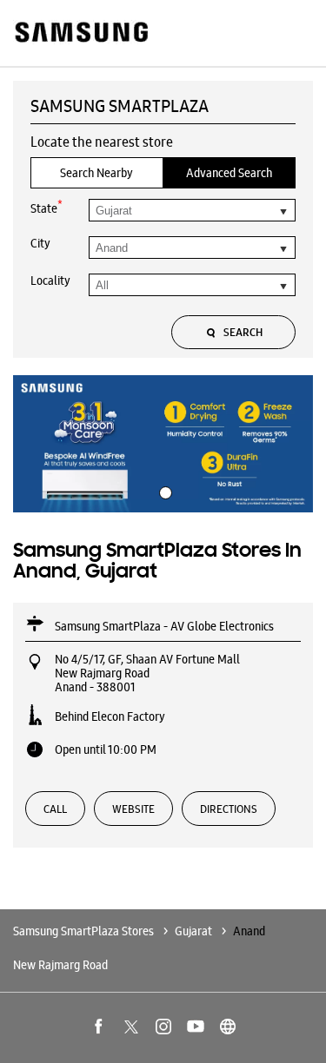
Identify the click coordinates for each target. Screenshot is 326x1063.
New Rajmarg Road (60, 965)
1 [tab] (163, 490)
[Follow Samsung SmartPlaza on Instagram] (163, 1026)
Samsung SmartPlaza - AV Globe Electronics (164, 626)
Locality (50, 280)
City (40, 243)
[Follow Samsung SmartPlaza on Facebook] (99, 1026)
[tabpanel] (163, 443)
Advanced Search (229, 173)
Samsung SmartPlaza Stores (84, 931)
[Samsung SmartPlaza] (80, 33)
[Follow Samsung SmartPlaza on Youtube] (195, 1026)
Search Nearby (96, 173)
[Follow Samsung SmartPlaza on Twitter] (131, 1026)
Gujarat (193, 931)
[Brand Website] (228, 1026)
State (46, 207)
